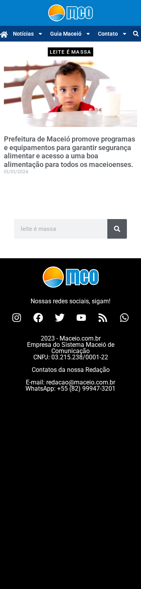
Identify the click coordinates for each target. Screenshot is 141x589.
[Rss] (103, 318)
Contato (108, 34)
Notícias (23, 34)
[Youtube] (81, 318)
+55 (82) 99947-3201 (86, 388)
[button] (135, 34)
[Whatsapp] (124, 318)
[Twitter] (60, 318)
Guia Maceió (65, 34)
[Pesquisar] (117, 229)
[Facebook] (38, 318)
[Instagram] (17, 318)
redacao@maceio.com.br (80, 382)
